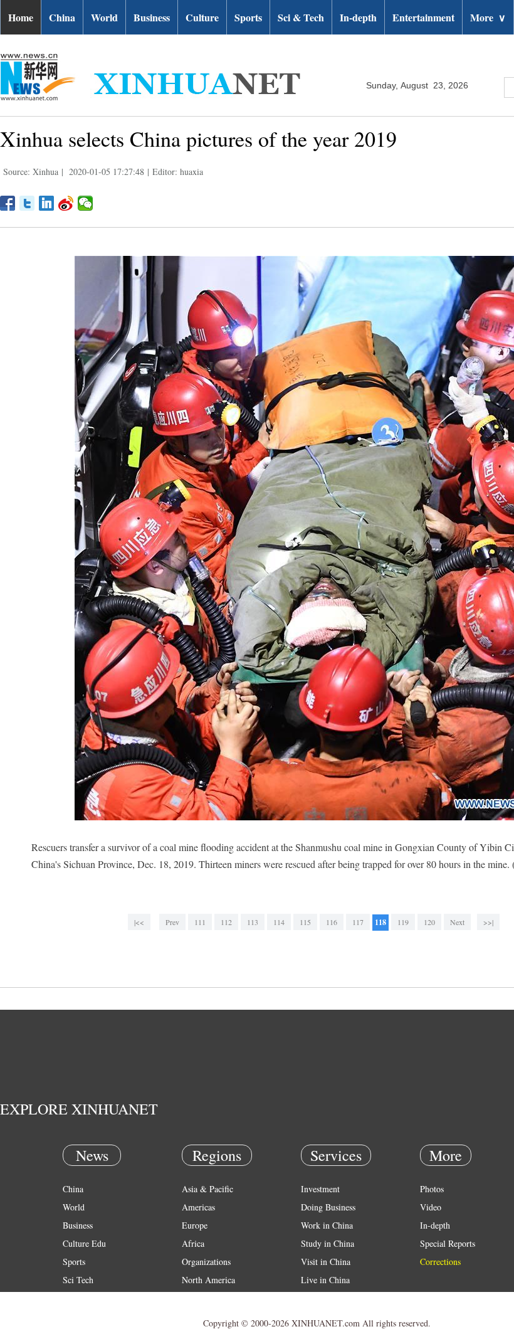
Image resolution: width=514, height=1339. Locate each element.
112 (226, 922)
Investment (320, 1189)
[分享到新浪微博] (66, 203)
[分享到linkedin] (47, 203)
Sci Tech (78, 1280)
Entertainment (423, 17)
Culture (202, 17)
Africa (193, 1243)
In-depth (358, 17)
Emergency (321, 1298)
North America (208, 1280)
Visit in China (325, 1262)
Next (457, 922)
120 (429, 922)
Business (152, 17)
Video (430, 1207)
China (62, 17)
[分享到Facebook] (8, 203)
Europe (194, 1225)
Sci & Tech (301, 17)
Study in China (327, 1243)
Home (20, 17)
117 (358, 922)
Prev (172, 922)
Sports (248, 17)
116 (331, 922)
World (104, 17)
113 (252, 922)
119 (403, 922)
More (488, 17)
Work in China (327, 1225)
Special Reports (447, 1243)
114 (279, 922)
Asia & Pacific (207, 1189)
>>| (488, 922)
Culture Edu (84, 1243)
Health (74, 1298)
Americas (198, 1207)
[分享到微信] (85, 203)
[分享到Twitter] (27, 203)
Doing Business (328, 1207)
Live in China (325, 1280)
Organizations (206, 1262)
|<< (139, 922)
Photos (432, 1189)
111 (200, 922)
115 (305, 922)
